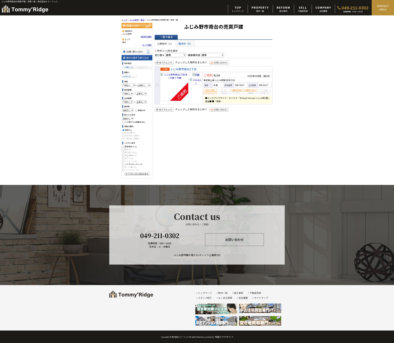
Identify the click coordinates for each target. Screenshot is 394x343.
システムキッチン (133, 164)
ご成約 (208, 75)
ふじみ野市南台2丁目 (183, 69)
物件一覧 (260, 8)
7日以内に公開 (132, 138)
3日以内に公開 (132, 135)
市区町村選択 (146, 36)
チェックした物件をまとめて (191, 62)
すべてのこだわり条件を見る (137, 174)
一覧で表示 (166, 37)
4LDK (216, 75)
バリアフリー (132, 170)
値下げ (129, 158)
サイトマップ (261, 297)
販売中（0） (185, 43)
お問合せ (383, 7)
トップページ (238, 8)
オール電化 (131, 167)
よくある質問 (225, 297)
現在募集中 (131, 155)
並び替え (160, 55)
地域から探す (137, 25)
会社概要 (323, 8)
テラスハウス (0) (142, 67)
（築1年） (266, 76)
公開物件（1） (165, 43)
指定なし (128, 130)
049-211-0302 (355, 8)
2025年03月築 (254, 76)
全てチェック (165, 62)
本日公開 (130, 132)
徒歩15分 (230, 80)
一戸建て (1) (128, 67)
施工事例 (283, 8)
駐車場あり (131, 146)
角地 (128, 149)
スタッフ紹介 (205, 297)
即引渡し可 (131, 152)
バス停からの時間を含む (135, 122)
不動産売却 (303, 8)
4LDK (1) (127, 76)
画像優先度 (194, 55)
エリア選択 (147, 45)
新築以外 (141, 110)
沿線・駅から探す (137, 51)
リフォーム (131, 161)
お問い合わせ (220, 62)
